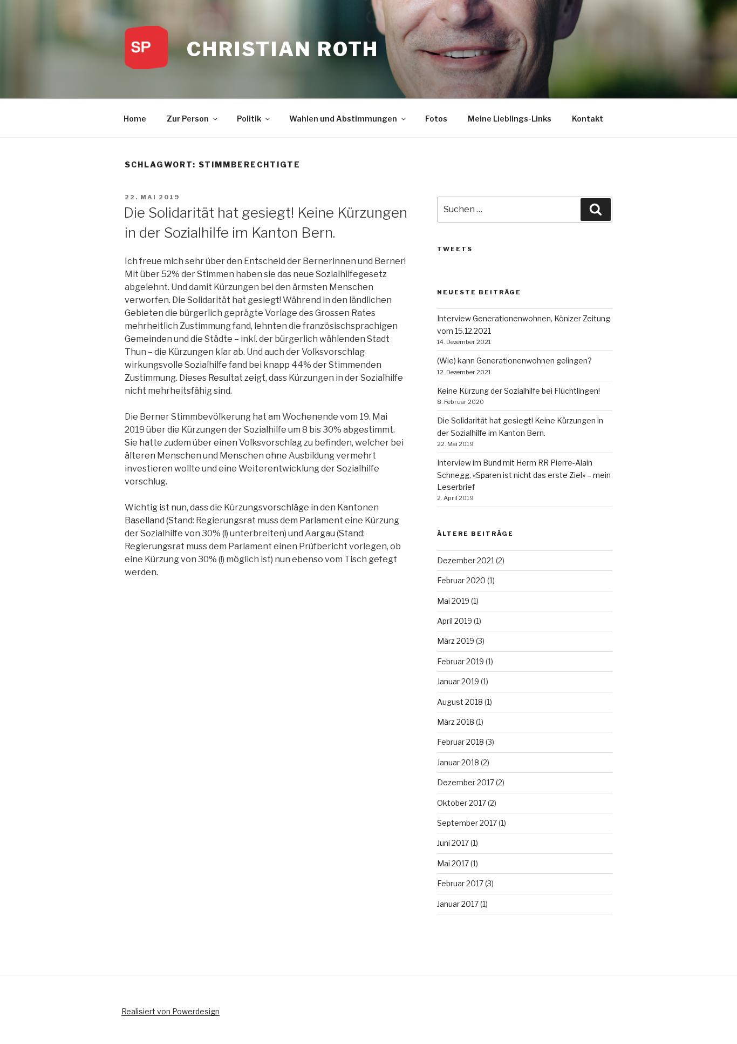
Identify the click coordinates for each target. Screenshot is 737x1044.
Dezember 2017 (465, 782)
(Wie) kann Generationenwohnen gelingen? (514, 360)
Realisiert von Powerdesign (170, 1011)
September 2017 (467, 822)
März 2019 (455, 640)
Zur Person (188, 118)
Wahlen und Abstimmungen (343, 118)
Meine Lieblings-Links (509, 118)
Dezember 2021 (465, 560)
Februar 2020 (461, 580)
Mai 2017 (453, 863)
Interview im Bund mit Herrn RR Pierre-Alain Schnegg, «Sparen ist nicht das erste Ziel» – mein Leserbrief (524, 474)
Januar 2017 (458, 903)
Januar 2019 (458, 681)
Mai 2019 (453, 600)
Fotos (436, 118)
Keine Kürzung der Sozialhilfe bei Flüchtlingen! (518, 390)
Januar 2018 (458, 762)
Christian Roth (283, 49)
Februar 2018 (460, 741)
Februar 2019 (460, 661)
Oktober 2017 (461, 802)
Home (135, 118)
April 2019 (454, 620)
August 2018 (460, 701)
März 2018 (455, 721)
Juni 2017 (453, 842)
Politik (249, 118)
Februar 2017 (460, 883)
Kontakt (587, 118)
